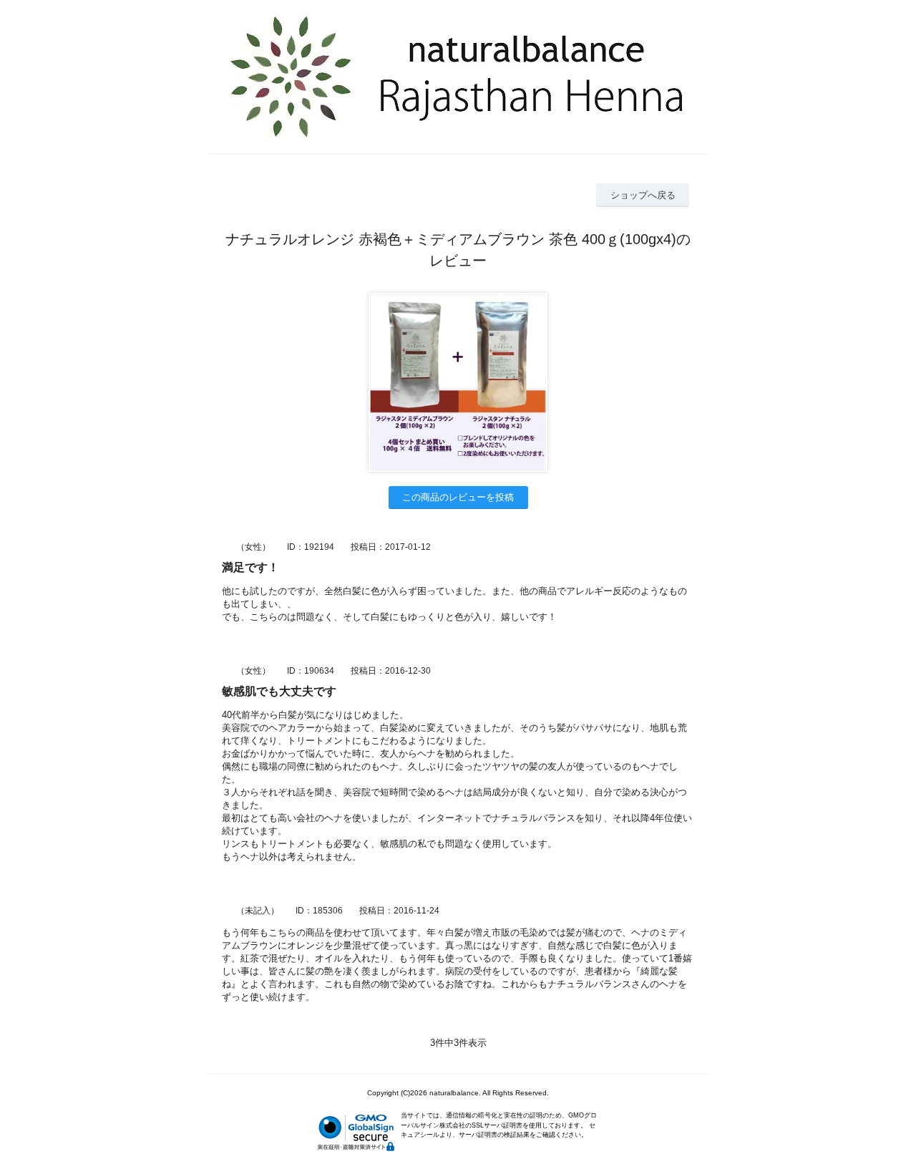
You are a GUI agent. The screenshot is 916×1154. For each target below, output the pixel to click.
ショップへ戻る (643, 195)
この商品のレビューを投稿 (458, 497)
